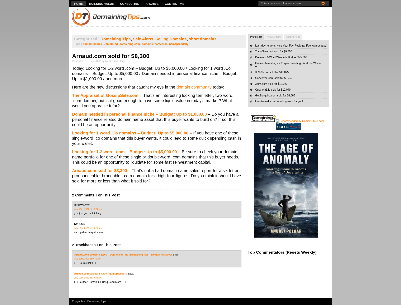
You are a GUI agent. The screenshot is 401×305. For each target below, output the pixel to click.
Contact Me (174, 3)
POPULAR (256, 37)
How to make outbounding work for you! (279, 101)
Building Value (101, 3)
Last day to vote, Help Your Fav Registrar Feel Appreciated (290, 45)
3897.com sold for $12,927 (271, 83)
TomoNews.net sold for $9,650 (273, 51)
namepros (161, 44)
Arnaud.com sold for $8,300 (111, 56)
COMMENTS (274, 37)
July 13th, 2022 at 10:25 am (88, 228)
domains (147, 44)
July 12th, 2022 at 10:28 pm (88, 278)
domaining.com (129, 44)
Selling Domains (171, 39)
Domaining (111, 44)
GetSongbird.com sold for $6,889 (275, 95)
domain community (194, 87)
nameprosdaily (178, 44)
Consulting (129, 3)
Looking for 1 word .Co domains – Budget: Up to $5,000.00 (131, 133)
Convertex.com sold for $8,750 (273, 78)
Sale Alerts (143, 39)
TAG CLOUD (293, 37)
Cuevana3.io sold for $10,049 (273, 89)
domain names (92, 44)
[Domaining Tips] (99, 17)
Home (78, 3)
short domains (203, 39)
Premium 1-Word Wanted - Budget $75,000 (281, 57)
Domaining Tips (115, 39)
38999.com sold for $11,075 (272, 72)
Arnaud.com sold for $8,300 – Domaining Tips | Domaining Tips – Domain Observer (123, 254)
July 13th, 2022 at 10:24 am (88, 209)
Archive (152, 3)
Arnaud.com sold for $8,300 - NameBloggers (100, 273)
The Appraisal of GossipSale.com (105, 95)
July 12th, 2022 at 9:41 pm (87, 259)
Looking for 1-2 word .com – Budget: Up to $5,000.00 (124, 151)
